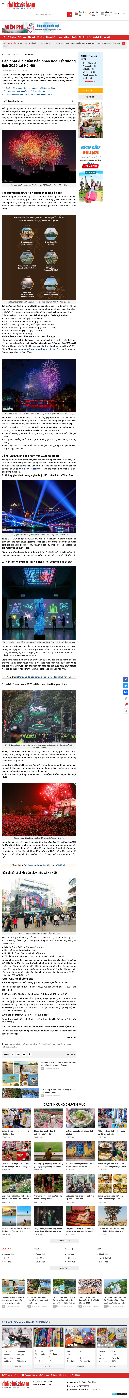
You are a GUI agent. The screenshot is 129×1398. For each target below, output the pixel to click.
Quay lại (72, 1054)
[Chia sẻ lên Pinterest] (29, 1054)
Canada (102, 1351)
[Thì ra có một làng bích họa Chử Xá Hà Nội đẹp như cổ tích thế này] (80, 1151)
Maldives (7, 1361)
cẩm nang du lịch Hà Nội (31, 1044)
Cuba (114, 1355)
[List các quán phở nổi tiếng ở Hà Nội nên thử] (80, 1118)
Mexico (101, 1358)
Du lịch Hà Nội (27, 55)
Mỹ (100, 1355)
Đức (68, 1355)
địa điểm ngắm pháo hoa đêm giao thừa (56, 1044)
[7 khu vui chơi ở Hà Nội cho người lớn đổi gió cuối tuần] (112, 1118)
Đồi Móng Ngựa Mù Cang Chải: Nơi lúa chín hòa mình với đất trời (28, 94)
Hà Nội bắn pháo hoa (9, 1047)
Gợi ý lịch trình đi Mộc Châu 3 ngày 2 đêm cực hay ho (24, 91)
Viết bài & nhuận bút (12, 1375)
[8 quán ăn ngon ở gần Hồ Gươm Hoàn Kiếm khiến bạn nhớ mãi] (112, 1183)
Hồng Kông (53, 1354)
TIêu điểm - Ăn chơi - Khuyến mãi (96, 37)
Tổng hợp (12, 37)
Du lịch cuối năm (16, 1044)
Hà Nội (6, 1258)
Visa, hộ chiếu (108, 13)
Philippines (21, 1361)
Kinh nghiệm (51, 37)
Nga (82, 1358)
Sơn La (36, 1249)
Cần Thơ (7, 1262)
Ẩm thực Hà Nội (89, 66)
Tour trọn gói (83, 13)
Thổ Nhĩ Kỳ (71, 1361)
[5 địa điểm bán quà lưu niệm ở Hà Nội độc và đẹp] (16, 1118)
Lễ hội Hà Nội (88, 69)
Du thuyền (122, 14)
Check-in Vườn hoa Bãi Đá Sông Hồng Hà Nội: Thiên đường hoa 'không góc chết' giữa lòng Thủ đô (112, 1231)
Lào (18, 1358)
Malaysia (20, 1355)
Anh (68, 1351)
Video (66, 37)
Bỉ (68, 1358)
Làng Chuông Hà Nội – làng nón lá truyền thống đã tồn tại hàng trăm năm (48, 1231)
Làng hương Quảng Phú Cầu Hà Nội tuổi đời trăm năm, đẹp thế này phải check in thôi (80, 1231)
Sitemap (45, 1375)
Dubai (37, 1357)
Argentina (103, 1361)
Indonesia (7, 1355)
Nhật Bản (39, 1351)
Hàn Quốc (52, 1351)
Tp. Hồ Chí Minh (105, 1258)
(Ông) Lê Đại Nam (89, 1382)
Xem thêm (17, 1367)
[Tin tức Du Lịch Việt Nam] (16, 1384)
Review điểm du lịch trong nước (83, 43)
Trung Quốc (40, 1354)
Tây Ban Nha (85, 1361)
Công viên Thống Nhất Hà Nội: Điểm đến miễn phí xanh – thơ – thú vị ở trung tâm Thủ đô (16, 1198)
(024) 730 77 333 (73, 1375)
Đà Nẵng (71, 1254)
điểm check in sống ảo (28, 43)
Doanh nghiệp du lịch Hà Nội (90, 76)
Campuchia (8, 1358)
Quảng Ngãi (40, 1262)
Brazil (114, 1351)
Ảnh (60, 37)
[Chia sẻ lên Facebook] (125, 679)
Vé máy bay (95, 13)
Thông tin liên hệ (31, 1375)
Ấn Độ (37, 1361)
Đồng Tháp (103, 1262)
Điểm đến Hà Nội (89, 63)
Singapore (21, 1351)
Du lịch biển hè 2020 (47, 43)
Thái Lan (7, 1351)
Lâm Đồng (40, 1258)
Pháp (82, 1351)
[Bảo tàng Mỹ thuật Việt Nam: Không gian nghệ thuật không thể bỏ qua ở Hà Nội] (48, 1151)
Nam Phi (115, 1358)
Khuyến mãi (76, 37)
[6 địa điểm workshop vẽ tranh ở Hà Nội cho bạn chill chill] (80, 1183)
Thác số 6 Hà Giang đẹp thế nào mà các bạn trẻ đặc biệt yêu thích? (30, 88)
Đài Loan (52, 1361)
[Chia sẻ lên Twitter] (125, 685)
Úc (50, 1357)
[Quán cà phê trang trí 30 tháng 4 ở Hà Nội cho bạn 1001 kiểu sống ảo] (16, 1151)
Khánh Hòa (103, 1254)
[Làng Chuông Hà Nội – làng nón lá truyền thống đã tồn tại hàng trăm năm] (48, 1216)
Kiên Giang (72, 1258)
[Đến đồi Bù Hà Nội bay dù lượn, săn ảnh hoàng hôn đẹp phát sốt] (16, 1216)
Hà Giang (69, 1249)
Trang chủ (6, 55)
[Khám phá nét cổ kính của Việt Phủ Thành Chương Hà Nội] (48, 1183)
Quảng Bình (40, 1254)
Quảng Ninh (9, 1254)
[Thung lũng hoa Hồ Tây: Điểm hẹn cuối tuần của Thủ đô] (48, 1118)
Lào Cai (100, 1249)
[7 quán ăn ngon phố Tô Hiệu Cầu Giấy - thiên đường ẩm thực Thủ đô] (112, 1151)
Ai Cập (114, 1361)
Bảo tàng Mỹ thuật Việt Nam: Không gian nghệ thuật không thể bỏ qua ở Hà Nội (48, 1167)
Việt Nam (22, 37)
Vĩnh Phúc (72, 1262)
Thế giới (31, 37)
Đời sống (40, 37)
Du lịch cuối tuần (62, 43)
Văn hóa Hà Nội (89, 72)
